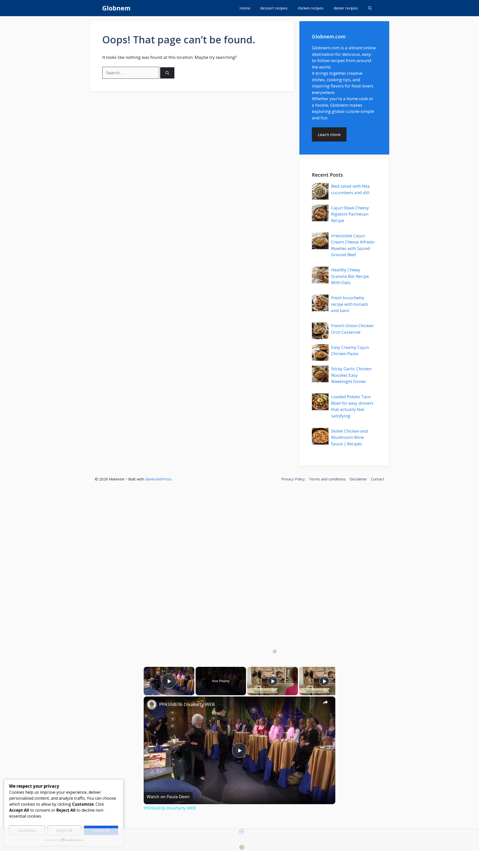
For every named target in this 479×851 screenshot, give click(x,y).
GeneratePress (158, 478)
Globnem (116, 8)
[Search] (167, 72)
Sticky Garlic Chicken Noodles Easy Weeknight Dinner (351, 375)
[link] (152, 704)
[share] (325, 701)
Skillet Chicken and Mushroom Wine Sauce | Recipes (349, 437)
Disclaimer (358, 478)
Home (245, 7)
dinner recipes (346, 7)
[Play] (273, 681)
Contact (377, 478)
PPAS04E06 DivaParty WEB (187, 704)
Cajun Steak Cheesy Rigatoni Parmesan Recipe (350, 214)
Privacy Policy (293, 478)
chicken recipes (311, 7)
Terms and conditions (327, 478)
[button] (370, 8)
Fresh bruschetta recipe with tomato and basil (349, 304)
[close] (241, 831)
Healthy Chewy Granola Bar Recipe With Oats (350, 276)
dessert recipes (274, 7)
